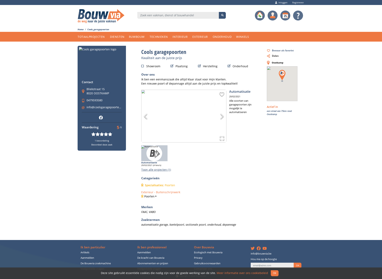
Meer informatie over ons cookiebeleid (242, 273)
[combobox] (178, 15)
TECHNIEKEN (159, 37)
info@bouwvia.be (261, 253)
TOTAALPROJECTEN (91, 37)
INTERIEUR (180, 37)
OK (297, 265)
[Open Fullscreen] (222, 138)
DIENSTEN (117, 37)
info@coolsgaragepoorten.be (106, 107)
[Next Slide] (222, 116)
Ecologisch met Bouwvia (208, 252)
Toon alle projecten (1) (156, 170)
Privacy (198, 257)
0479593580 (94, 100)
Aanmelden (87, 257)
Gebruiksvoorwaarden (207, 263)
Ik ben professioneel (152, 247)
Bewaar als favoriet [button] (283, 50)
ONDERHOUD (222, 37)
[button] (221, 94)
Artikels (85, 252)
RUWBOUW (137, 37)
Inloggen (283, 2)
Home (81, 29)
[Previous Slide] (145, 116)
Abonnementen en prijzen (152, 263)
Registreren (298, 2)
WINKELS (242, 37)
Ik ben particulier (93, 247)
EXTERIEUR (200, 37)
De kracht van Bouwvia (150, 257)
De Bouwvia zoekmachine (96, 263)
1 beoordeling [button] (102, 140)
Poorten (149, 196)
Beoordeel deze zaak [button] (101, 144)
